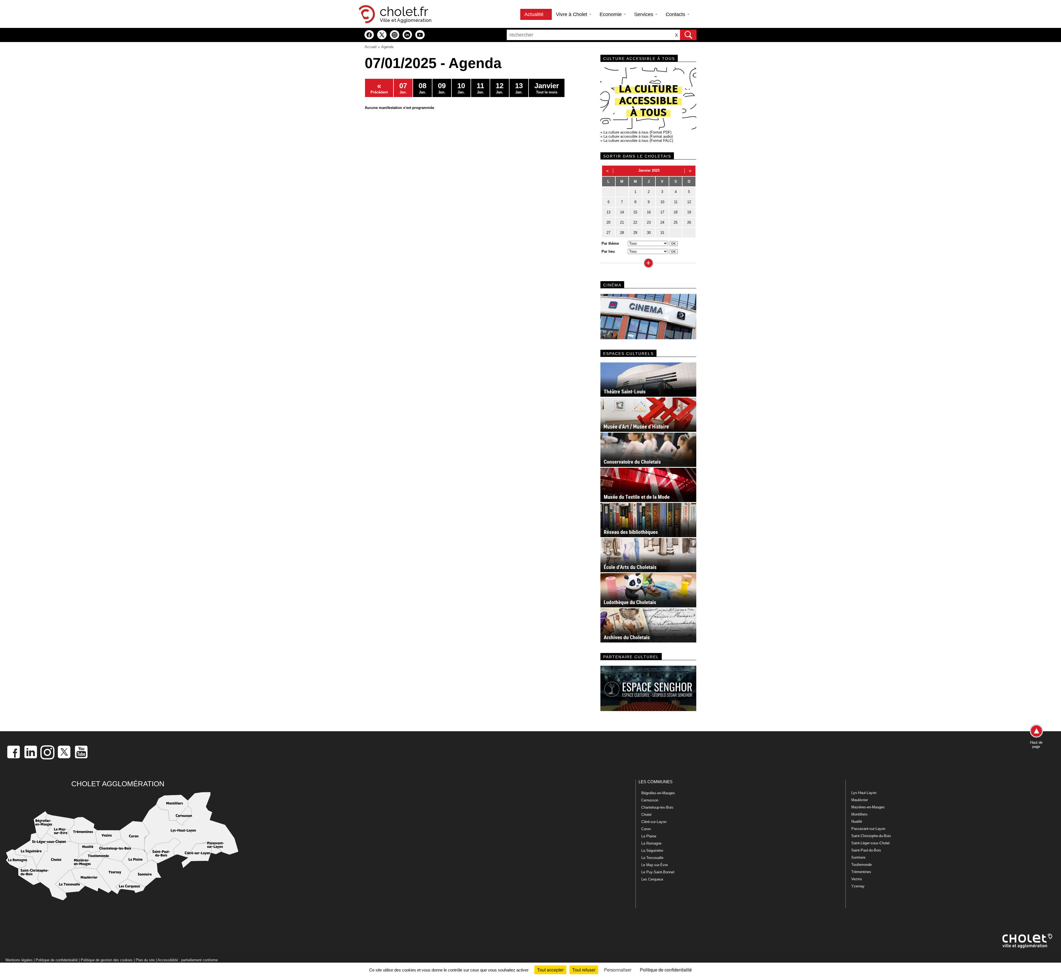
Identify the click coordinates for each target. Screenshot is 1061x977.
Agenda (387, 47)
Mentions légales (19, 960)
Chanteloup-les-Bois (657, 807)
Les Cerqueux (652, 879)
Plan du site (145, 960)
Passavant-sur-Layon (868, 829)
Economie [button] (611, 14)
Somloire (858, 857)
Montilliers (859, 814)
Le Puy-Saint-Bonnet (657, 872)
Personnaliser (617, 969)
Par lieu (608, 251)
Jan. (403, 88)
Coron (646, 829)
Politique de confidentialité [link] (666, 969)
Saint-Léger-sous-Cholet (870, 843)
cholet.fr (404, 11)
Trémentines (861, 872)
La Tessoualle (652, 858)
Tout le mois (546, 88)
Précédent (379, 88)
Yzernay (858, 886)
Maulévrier (859, 800)
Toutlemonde (861, 865)
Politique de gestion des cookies (107, 960)
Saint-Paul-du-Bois (866, 850)
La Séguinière (652, 850)
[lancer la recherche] (688, 35)
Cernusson (649, 800)
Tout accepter (550, 969)
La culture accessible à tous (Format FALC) (638, 141)
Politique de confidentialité (57, 960)
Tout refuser (583, 969)
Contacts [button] (676, 14)
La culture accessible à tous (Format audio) (638, 136)
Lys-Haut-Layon (863, 793)
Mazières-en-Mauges (868, 807)
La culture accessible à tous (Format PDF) (637, 132)
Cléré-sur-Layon (653, 822)
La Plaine (648, 836)
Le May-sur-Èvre (654, 865)
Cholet (646, 815)
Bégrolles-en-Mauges (658, 793)
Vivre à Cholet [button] (572, 14)
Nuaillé (856, 821)
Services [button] (644, 14)
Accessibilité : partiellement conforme (187, 960)
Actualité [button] (534, 14)
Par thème (610, 243)
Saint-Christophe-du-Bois (871, 836)
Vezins (856, 879)
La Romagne (651, 843)
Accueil (371, 47)
